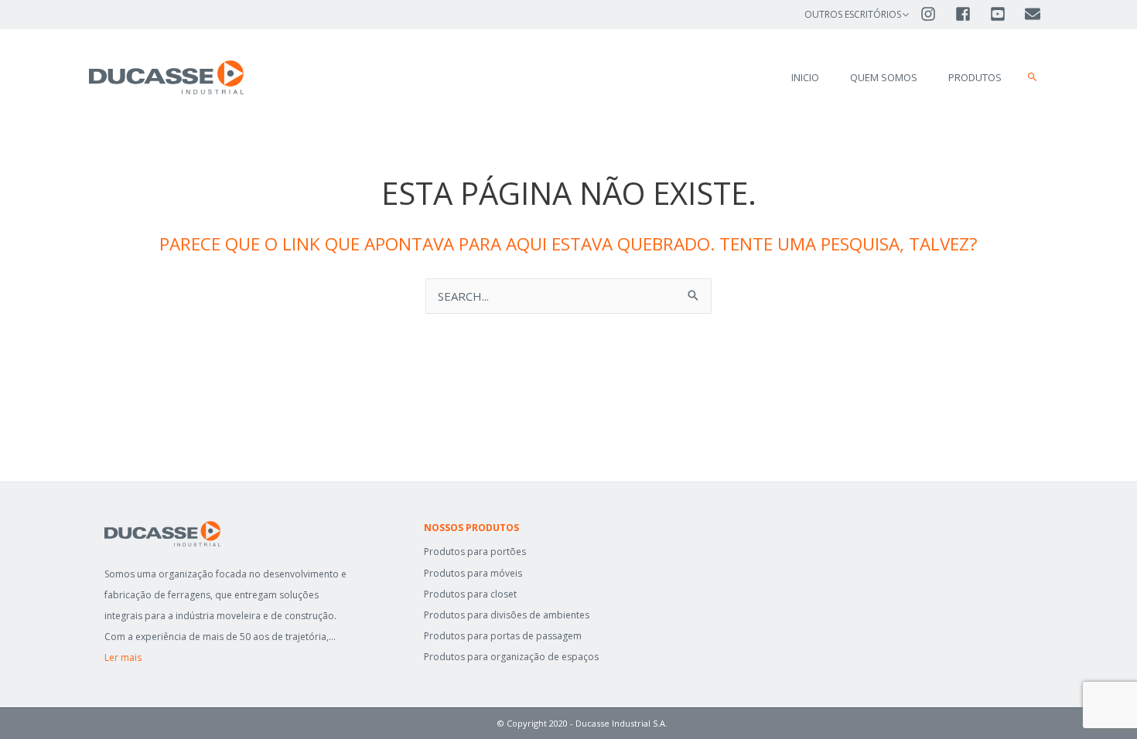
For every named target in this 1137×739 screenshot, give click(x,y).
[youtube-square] (1006, 14)
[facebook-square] (971, 14)
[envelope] (1034, 14)
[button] (1032, 77)
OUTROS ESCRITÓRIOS (852, 14)
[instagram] (936, 14)
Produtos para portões (475, 551)
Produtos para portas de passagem (503, 635)
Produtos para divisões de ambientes (506, 615)
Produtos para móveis (473, 573)
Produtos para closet (470, 594)
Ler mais (123, 657)
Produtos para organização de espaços (511, 656)
